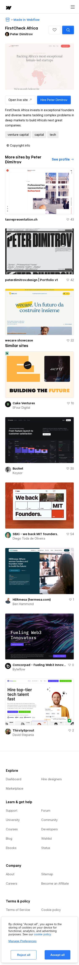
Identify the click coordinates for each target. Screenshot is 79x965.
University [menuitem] (13, 820)
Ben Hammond (23, 604)
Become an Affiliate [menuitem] (55, 883)
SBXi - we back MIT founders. (35, 534)
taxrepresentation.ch (21, 219)
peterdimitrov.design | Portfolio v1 (31, 280)
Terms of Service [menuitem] (18, 910)
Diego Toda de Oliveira (29, 538)
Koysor (18, 473)
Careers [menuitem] (11, 883)
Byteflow (19, 669)
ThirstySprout (23, 730)
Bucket (18, 468)
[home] (8, 8)
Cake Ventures (24, 403)
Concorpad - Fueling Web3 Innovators (39, 665)
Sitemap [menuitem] (47, 874)
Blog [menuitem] (9, 838)
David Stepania (23, 735)
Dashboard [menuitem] (13, 779)
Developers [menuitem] (49, 829)
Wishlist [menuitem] (46, 838)
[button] (54, 30)
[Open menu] (72, 7)
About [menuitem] (10, 874)
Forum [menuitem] (45, 810)
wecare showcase (19, 340)
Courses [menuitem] (12, 829)
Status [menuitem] (45, 848)
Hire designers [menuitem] (51, 779)
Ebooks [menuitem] (11, 848)
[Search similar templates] (68, 30)
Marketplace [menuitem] (14, 788)
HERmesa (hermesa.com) (32, 599)
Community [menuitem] (49, 820)
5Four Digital (21, 407)
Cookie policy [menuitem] (51, 910)
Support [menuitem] (11, 810)
